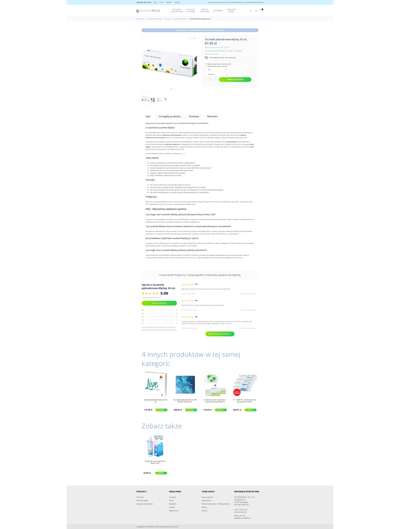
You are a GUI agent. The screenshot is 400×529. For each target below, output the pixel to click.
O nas (171, 500)
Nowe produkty (142, 500)
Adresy (204, 507)
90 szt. (183, 153)
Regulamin (173, 504)
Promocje (140, 497)
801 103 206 (147, 2)
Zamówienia (206, 500)
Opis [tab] (148, 116)
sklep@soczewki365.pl (242, 516)
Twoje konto (208, 491)
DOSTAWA (177, 2)
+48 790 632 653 (240, 512)
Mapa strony (174, 510)
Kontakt (172, 507)
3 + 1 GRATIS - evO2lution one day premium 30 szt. (244, 401)
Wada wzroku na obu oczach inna (218, 66)
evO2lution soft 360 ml (219, 47)
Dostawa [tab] (194, 116)
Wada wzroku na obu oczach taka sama (219, 64)
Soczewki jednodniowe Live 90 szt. (155, 401)
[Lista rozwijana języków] (256, 10)
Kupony (204, 510)
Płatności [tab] (212, 116)
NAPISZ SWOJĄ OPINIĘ (159, 303)
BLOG (155, 2)
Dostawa (172, 497)
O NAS (161, 2)
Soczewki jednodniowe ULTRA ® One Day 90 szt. (185, 401)
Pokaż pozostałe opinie (220, 334)
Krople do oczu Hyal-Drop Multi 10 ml (155, 462)
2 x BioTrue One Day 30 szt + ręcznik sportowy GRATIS (215, 401)
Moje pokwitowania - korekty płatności (216, 504)
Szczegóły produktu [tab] (170, 116)
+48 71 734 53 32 (240, 510)
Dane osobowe (207, 497)
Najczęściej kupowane (144, 504)
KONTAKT (169, 2)
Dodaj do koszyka (235, 79)
